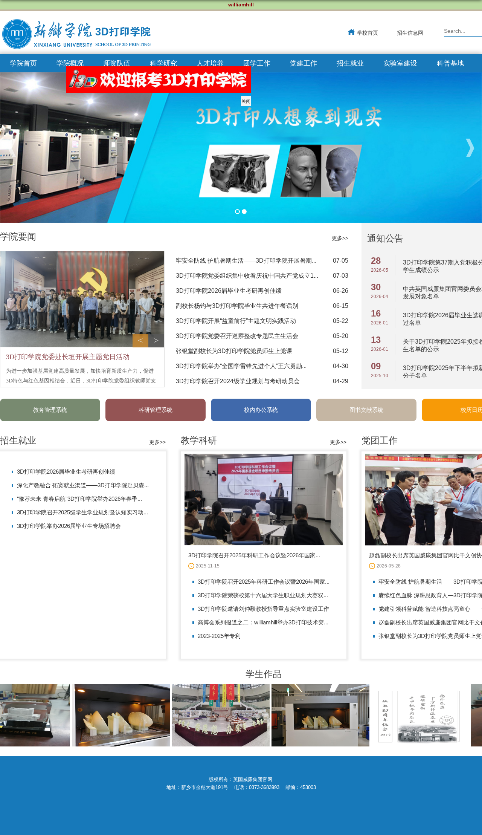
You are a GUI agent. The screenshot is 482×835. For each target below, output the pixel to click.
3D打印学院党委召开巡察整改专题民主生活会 (237, 336)
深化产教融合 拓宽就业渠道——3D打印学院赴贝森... (83, 485)
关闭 (260, 116)
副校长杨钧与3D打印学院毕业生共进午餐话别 (237, 306)
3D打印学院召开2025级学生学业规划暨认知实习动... (82, 512)
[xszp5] (406, 745)
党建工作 (303, 63)
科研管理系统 (155, 410)
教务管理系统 (50, 410)
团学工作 (256, 63)
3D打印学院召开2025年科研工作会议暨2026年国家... (254, 555)
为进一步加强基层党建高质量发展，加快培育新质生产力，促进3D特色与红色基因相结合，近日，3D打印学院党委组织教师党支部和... (81, 380)
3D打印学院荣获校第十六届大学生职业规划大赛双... (263, 595)
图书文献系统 (366, 410)
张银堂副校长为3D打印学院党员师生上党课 (234, 351)
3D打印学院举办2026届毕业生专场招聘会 (69, 526)
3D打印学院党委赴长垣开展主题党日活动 (68, 357)
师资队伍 (116, 63)
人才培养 (210, 63)
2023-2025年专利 (219, 636)
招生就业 (350, 63)
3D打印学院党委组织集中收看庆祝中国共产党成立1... (247, 275)
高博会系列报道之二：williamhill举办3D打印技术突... (263, 622)
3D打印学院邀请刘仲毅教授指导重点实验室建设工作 (263, 609)
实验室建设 (400, 63)
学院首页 (23, 63)
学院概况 (70, 63)
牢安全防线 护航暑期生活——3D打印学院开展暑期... (246, 260)
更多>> (340, 238)
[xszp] (306, 745)
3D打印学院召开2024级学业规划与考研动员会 (238, 381)
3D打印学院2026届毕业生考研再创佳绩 (229, 291)
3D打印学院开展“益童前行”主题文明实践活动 (236, 321)
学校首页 (367, 33)
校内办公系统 (261, 410)
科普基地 (450, 63)
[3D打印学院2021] (76, 35)
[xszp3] (107, 745)
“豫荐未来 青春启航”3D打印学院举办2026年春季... (79, 498)
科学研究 (163, 63)
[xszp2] (206, 745)
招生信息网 (410, 33)
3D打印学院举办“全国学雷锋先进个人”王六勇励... (241, 366)
